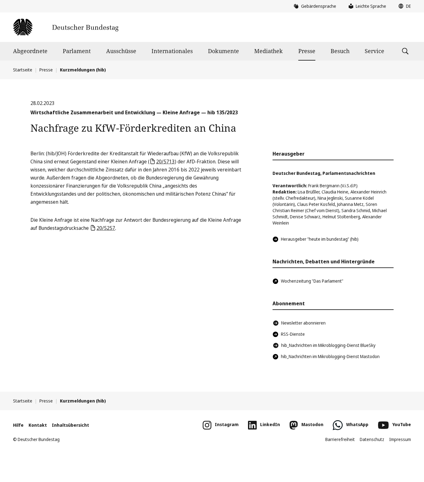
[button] (403, 6)
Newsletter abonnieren (303, 323)
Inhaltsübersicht (70, 425)
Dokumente (223, 51)
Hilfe (18, 425)
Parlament (77, 51)
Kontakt (38, 425)
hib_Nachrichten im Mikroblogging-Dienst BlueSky (328, 345)
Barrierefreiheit (340, 439)
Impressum (400, 439)
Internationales (172, 51)
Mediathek (268, 51)
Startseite (22, 70)
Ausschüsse (121, 51)
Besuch (340, 51)
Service (374, 51)
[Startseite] (65, 27)
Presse (306, 51)
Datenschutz (372, 439)
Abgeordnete (30, 51)
